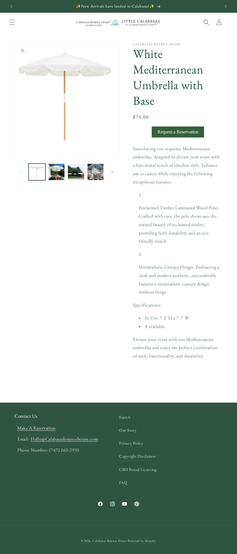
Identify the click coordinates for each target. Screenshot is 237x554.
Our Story (127, 430)
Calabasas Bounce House (109, 541)
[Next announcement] (225, 6)
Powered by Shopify (142, 541)
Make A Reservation (36, 428)
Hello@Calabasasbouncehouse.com (64, 439)
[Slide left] (20, 172)
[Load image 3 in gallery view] (76, 172)
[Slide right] (112, 172)
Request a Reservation (178, 131)
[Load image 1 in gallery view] (37, 172)
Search (125, 417)
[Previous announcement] (11, 6)
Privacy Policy (131, 443)
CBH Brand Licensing (137, 469)
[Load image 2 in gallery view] (56, 172)
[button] (12, 22)
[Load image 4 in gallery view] (95, 172)
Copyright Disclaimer (137, 456)
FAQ (123, 482)
